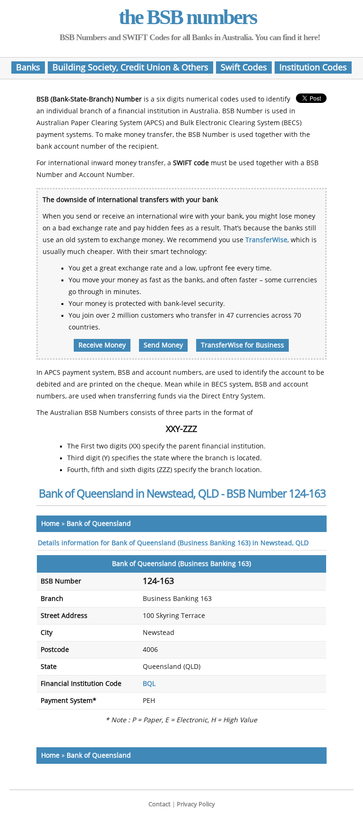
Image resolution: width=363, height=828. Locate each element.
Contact (159, 804)
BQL (149, 684)
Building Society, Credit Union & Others (130, 67)
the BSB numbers (188, 17)
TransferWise (266, 240)
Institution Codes (313, 67)
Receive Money (102, 345)
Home (50, 524)
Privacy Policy (196, 804)
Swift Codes (244, 67)
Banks (28, 67)
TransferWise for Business (242, 345)
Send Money (163, 345)
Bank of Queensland (99, 524)
